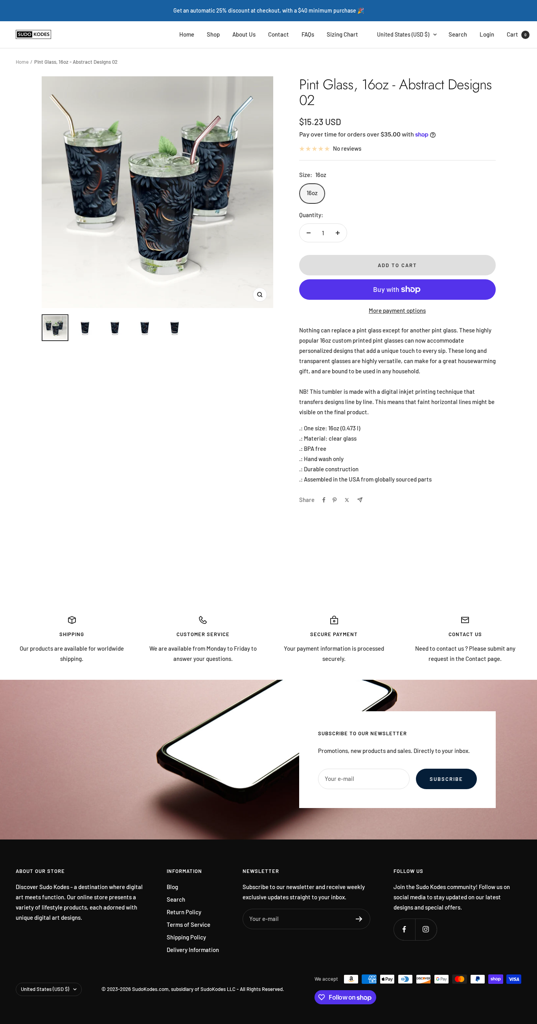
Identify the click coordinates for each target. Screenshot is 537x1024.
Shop (213, 34)
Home (186, 34)
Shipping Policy (186, 937)
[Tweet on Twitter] (347, 500)
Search (458, 34)
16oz (312, 192)
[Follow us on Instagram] (426, 929)
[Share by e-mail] (359, 499)
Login (487, 34)
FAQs (308, 34)
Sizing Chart (342, 34)
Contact (278, 34)
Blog (172, 886)
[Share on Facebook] (324, 500)
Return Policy (184, 911)
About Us (244, 34)
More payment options (397, 310)
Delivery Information (193, 949)
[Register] (359, 919)
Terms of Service (188, 924)
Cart (516, 34)
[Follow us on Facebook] (404, 929)
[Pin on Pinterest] (335, 500)
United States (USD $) (403, 34)
